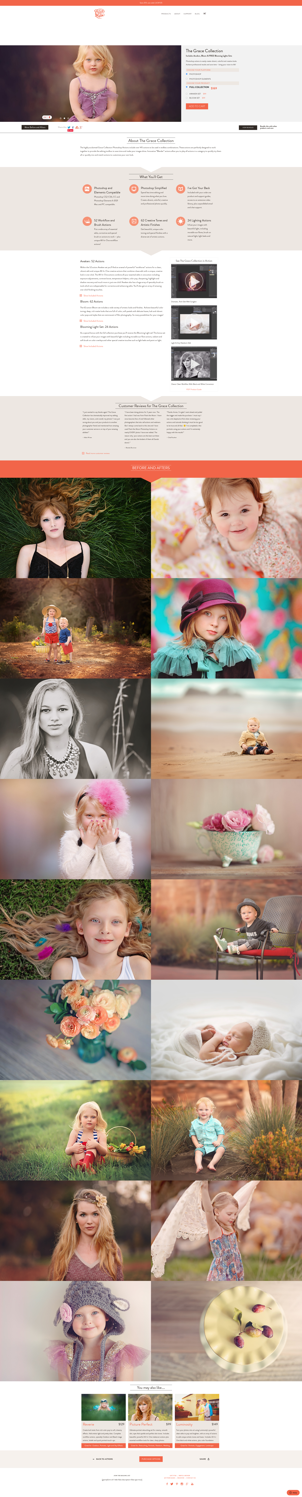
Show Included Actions (93, 295)
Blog (197, 14)
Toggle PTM (50, 117)
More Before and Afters (35, 127)
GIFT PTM (173, 1476)
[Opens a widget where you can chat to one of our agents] (293, 1493)
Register (180, 1478)
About (177, 14)
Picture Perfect (141, 1424)
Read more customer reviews (98, 453)
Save (71, 130)
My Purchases (170, 1478)
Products (166, 14)
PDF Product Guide (193, 389)
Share (203, 1459)
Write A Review (184, 1476)
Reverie (88, 1424)
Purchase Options (151, 1459)
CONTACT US (191, 1478)
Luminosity (184, 1424)
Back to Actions (104, 1459)
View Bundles (248, 128)
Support (188, 14)
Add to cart (197, 106)
